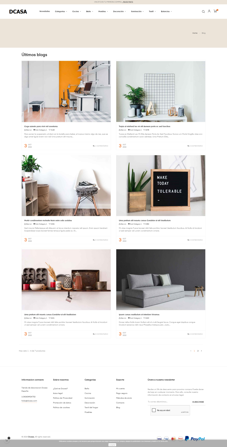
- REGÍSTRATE (127, 2)
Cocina (88, 393)
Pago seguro (122, 393)
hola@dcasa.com (29, 401)
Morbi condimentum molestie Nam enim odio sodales (48, 221)
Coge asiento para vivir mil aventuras (41, 126)
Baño (87, 389)
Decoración (90, 403)
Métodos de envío (124, 398)
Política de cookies (61, 408)
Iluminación (90, 398)
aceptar (112, 445)
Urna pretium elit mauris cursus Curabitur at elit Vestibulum (145, 221)
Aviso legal (58, 393)
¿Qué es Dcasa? (60, 389)
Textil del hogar (91, 408)
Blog (118, 408)
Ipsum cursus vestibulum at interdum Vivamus (139, 315)
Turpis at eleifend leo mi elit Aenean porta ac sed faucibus (144, 126)
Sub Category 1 (41, 130)
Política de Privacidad (62, 398)
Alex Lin (29, 130)
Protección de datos (62, 403)
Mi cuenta (120, 389)
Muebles (88, 412)
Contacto (120, 403)
